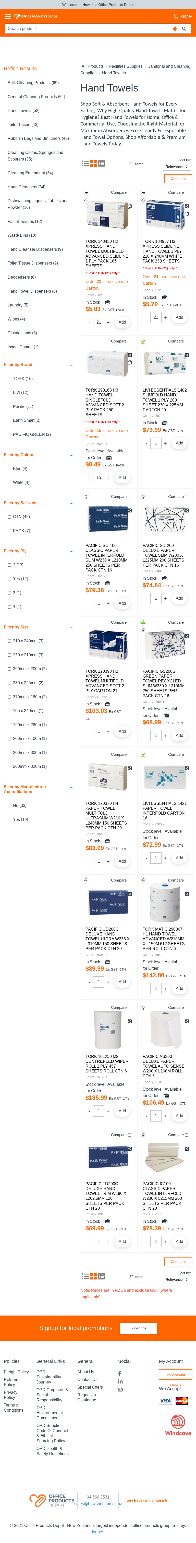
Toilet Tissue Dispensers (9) (33, 263)
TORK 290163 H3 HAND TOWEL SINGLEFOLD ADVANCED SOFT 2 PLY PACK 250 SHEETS (104, 402)
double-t (98, 1532)
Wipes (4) (16, 319)
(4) (20, 468)
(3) (28, 641)
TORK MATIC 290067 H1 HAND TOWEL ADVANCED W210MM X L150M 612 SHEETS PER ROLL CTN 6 (164, 939)
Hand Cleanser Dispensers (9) (35, 249)
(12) (20, 392)
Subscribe (138, 1328)
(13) (18, 565)
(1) (17, 593)
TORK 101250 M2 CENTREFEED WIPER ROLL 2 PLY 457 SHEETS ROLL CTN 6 (107, 1063)
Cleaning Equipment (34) (30, 173)
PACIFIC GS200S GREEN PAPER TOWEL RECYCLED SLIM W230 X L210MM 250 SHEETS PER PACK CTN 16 (164, 683)
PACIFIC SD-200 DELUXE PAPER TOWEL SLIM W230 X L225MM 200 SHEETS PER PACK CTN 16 (163, 555)
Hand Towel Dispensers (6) (32, 291)
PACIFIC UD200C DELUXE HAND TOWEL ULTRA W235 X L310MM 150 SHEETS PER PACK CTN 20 (107, 939)
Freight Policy (16, 1372)
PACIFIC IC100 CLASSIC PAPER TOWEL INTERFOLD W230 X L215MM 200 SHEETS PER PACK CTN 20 (162, 1196)
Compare (119, 192)
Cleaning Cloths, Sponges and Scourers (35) (35, 155)
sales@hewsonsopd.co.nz (98, 1504)
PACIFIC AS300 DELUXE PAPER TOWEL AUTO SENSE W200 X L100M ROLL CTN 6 (164, 1066)
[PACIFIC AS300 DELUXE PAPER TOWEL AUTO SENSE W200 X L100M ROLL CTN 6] (165, 1030)
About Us (85, 1372)
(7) (21, 531)
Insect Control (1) (23, 347)
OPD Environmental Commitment (49, 1412)
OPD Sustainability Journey (48, 1377)
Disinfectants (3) (22, 333)
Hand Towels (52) (24, 110)
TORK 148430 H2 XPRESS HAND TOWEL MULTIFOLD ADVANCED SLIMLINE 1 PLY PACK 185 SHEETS (106, 253)
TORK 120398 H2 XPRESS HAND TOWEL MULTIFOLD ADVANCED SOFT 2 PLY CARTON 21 (104, 681)
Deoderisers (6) (22, 277)
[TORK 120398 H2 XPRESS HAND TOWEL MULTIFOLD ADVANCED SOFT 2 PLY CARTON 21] (107, 644)
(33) (20, 805)
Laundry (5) (18, 305)
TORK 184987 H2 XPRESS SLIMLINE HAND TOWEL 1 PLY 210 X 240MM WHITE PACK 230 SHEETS (162, 251)
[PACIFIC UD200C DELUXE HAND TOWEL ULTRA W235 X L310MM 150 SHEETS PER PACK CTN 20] (107, 902)
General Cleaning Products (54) (36, 97)
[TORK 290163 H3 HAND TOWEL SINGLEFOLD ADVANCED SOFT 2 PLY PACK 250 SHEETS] (107, 363)
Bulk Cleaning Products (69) (33, 83)
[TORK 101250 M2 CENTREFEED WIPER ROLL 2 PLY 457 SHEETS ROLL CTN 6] (107, 1030)
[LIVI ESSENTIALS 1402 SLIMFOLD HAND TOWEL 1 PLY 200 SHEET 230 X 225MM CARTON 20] (165, 363)
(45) (21, 517)
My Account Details (175, 1376)
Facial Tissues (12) (25, 221)
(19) (20, 819)
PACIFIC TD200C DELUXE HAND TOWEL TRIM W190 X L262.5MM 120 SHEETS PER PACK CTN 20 (105, 1196)
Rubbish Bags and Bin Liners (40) (38, 138)
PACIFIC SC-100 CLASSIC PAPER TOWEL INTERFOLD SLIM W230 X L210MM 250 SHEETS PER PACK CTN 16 (106, 557)
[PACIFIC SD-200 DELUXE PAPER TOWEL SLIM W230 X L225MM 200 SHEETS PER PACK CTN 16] (165, 519)
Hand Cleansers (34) (26, 187)
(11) (23, 406)
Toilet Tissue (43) (23, 124)
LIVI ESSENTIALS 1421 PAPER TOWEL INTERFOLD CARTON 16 (165, 810)
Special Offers (90, 1387)
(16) (23, 378)
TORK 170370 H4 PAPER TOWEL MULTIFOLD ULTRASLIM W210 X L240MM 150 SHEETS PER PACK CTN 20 (106, 815)
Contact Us (87, 1379)
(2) (26, 420)
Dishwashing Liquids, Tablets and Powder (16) (38, 204)
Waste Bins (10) (22, 235)
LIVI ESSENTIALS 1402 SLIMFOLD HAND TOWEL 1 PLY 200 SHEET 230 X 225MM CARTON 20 (165, 400)
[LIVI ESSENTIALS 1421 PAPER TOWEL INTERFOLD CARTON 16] (165, 777)
